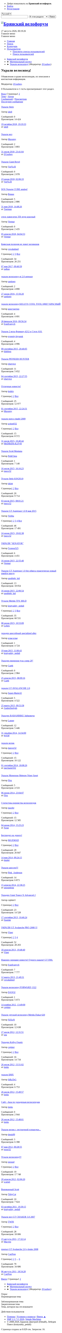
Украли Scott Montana (11, 451)
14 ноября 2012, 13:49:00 (13, 1004)
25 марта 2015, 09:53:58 (12, 705)
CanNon (12, 1254)
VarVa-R (12, 166)
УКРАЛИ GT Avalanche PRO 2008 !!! (19, 927)
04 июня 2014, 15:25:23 (12, 825)
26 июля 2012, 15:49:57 (12, 1092)
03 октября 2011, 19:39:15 (13, 1207)
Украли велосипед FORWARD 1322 (18, 987)
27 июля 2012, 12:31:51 (12, 1032)
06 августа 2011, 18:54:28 (13, 1271)
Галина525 (13, 548)
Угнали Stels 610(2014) (12, 478)
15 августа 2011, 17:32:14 (13, 1239)
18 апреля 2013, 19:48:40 (13, 950)
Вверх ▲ (41, 1316)
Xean (6, 828)
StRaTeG (12, 1079)
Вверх (4, 1279)
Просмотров (21, 99)
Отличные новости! (11, 386)
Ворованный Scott (10, 1189)
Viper (10, 932)
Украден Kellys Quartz (12, 1042)
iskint (10, 483)
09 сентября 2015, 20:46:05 (14, 349)
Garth (10, 665)
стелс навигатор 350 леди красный (18, 216)
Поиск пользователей (23, 54)
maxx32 (7, 471)
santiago (11, 281)
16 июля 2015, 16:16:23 (12, 468)
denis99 (11, 1134)
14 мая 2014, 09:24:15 (11, 857)
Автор (11, 96)
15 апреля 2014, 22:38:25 (13, 885)
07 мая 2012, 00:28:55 (11, 1147)
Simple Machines (33, 1319)
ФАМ (6, 735)
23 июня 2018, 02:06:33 (12, 179)
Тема (3, 96)
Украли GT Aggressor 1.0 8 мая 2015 (18, 511)
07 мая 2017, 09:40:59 (11, 266)
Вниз (3, 94)
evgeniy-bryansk (15, 336)
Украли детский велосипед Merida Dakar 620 (23, 1015)
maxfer (11, 808)
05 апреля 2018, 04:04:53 (13, 234)
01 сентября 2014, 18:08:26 (14, 765)
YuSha (11, 516)
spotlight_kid (14, 578)
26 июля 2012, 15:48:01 (12, 1119)
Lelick (7, 626)
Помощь (11, 1316)
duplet (7, 860)
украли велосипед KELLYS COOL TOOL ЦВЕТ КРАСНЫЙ (31, 304)
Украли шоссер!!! (9, 867)
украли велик (7, 743)
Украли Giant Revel (10, 162)
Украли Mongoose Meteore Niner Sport (19, 775)
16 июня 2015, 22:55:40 (12, 560)
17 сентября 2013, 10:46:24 (14, 917)
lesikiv (11, 391)
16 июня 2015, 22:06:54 (12, 591)
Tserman (8, 209)
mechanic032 (10, 768)
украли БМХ (7, 1074)
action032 (12, 423)
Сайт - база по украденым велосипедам (20, 1102)
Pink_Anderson (15, 872)
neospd (11, 1162)
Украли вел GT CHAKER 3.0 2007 (18, 1217)
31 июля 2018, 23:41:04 (12, 151)
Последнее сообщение (12, 101)
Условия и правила (26, 1316)
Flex (10, 780)
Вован (11, 194)
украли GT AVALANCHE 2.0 (15, 688)
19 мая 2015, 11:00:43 (11, 650)
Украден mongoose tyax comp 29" (17, 660)
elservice (12, 364)
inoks (6, 1067)
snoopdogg (9, 887)
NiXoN (11, 1020)
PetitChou (12, 456)
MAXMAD (13, 840)
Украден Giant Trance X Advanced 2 (18, 895)
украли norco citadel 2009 (13, 419)
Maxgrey (12, 139)
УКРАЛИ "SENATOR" (12, 543)
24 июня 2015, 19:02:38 (12, 533)
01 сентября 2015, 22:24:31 (14, 408)
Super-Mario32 (15, 693)
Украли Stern (7, 107)
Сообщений (7, 99)
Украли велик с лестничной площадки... (21, 1129)
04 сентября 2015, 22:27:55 (14, 376)
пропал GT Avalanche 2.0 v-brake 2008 (19, 1249)
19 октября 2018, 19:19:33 (13, 124)
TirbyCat (12, 1194)
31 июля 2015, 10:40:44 (12, 441)
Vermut (11, 221)
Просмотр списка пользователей (29, 51)
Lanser (11, 720)
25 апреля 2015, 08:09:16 (13, 678)
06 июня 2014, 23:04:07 (12, 793)
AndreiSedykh (10, 708)
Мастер (7, 1242)
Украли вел (6, 134)
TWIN (11, 1222)
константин (13, 309)
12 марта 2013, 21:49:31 (12, 977)
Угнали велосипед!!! (11, 1157)
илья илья (12, 638)
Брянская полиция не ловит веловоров (20, 244)
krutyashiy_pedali (16, 606)
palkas (7, 269)
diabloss (7, 351)
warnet (7, 1182)
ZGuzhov (46, 64)
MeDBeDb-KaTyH (13, 443)
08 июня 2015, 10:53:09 (12, 623)
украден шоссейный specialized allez (18, 633)
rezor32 (7, 1149)
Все (18, 254)
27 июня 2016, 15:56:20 (12, 294)
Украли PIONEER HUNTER (15, 359)
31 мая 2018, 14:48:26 (11, 206)
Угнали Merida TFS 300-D (14, 601)
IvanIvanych (9, 324)
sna (5, 1035)
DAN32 (11, 992)
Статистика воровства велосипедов (18, 803)
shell (10, 112)
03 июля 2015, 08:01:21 (12, 501)
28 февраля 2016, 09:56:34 (13, 321)
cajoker (7, 1007)
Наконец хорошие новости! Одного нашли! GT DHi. (27, 960)
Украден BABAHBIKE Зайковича (18, 715)
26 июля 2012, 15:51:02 (12, 1064)
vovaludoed (13, 249)
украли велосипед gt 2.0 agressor (17, 276)
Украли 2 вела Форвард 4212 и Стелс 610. (21, 331)
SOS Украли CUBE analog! (14, 189)
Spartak (7, 920)
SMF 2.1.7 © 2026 (15, 1319)
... (18, 1259)
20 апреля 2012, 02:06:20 (13, 1179)
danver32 (12, 748)
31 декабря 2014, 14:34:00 (13, 733)
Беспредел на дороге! (11, 835)
